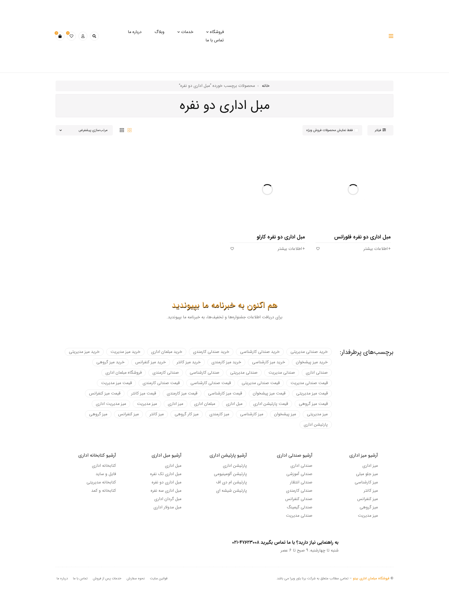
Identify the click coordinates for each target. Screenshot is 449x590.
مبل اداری (234, 403)
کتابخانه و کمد (103, 490)
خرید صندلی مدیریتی (309, 351)
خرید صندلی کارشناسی (260, 351)
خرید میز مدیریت (125, 351)
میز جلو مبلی (367, 474)
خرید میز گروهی (110, 362)
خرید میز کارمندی (226, 362)
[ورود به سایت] (82, 36)
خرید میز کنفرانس (150, 362)
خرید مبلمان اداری (166, 351)
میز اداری (175, 403)
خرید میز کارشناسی (268, 362)
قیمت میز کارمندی (182, 393)
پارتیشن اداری (316, 424)
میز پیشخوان (285, 414)
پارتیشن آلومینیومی (230, 474)
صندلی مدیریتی (243, 372)
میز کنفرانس (128, 414)
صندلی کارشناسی (204, 372)
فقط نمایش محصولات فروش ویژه (329, 130)
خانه (265, 85)
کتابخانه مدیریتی (101, 482)
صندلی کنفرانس (298, 499)
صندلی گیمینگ (299, 507)
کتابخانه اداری (104, 465)
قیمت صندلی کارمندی (161, 383)
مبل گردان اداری (167, 499)
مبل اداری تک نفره (165, 474)
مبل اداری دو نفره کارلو (281, 237)
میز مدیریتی (317, 414)
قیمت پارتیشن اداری (270, 403)
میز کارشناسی (251, 414)
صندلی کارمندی (166, 372)
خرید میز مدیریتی (84, 351)
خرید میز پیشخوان (312, 362)
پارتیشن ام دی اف (231, 482)
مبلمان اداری (204, 403)
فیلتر (378, 130)
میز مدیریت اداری (111, 403)
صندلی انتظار (301, 482)
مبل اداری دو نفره (166, 482)
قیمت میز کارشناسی (225, 393)
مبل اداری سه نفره (166, 490)
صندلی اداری (317, 372)
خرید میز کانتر (189, 362)
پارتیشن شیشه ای (231, 490)
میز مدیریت (147, 403)
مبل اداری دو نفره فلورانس (362, 237)
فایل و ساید (106, 474)
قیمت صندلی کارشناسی (210, 383)
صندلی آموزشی (299, 474)
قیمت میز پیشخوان (269, 393)
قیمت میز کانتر (143, 393)
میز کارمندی (219, 414)
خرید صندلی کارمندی (211, 351)
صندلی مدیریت (281, 372)
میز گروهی (98, 414)
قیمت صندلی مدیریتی (261, 383)
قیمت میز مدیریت (116, 383)
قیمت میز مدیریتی (312, 393)
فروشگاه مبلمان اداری (123, 372)
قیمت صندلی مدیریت (309, 383)
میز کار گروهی (187, 414)
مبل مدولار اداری (167, 507)
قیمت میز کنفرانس (104, 393)
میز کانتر (157, 414)
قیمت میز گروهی (313, 403)
